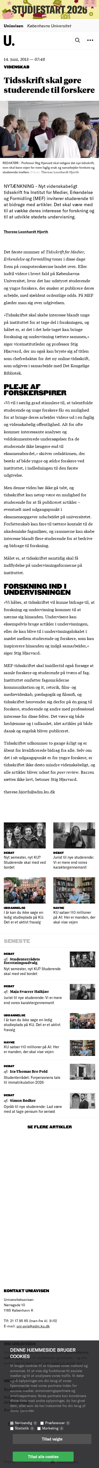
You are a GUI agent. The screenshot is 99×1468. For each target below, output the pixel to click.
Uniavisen (13, 25)
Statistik (24, 1428)
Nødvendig (25, 1423)
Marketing (52, 1428)
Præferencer (57, 1423)
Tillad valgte (52, 1439)
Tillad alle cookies (43, 1456)
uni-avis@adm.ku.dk (33, 1326)
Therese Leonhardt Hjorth (26, 231)
